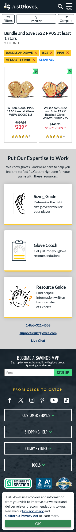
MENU (70, 8)
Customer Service (36, 414)
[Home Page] (21, 6)
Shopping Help (36, 431)
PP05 (60, 52)
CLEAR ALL (46, 59)
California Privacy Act (21, 516)
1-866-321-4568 (38, 325)
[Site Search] (60, 6)
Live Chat (38, 340)
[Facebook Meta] (9, 400)
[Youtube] (54, 400)
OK (38, 523)
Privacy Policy (33, 511)
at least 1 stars (18, 59)
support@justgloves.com (38, 333)
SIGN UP (63, 372)
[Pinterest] (42, 400)
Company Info (36, 448)
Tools (36, 464)
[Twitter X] (20, 400)
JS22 (45, 52)
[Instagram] (31, 400)
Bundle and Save (19, 52)
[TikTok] (66, 400)
